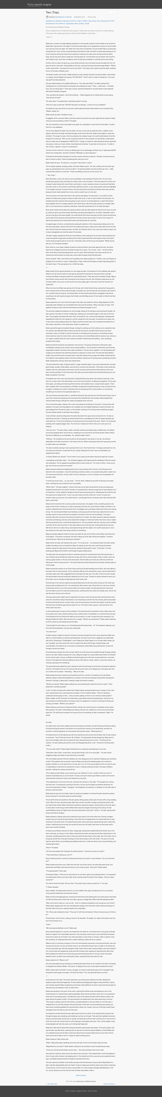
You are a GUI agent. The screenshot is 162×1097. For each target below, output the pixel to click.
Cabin (79, 21)
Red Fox (62, 23)
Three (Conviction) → (109, 1084)
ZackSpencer (50, 21)
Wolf (76, 23)
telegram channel (81, 1091)
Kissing (103, 21)
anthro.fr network (70, 1091)
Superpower (70, 23)
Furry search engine (39, 4)
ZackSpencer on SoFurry (63, 17)
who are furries (92, 1091)
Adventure (58, 21)
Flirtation (85, 21)
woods (87, 23)
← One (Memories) (51, 1084)
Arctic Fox (73, 21)
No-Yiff (108, 21)
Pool (57, 23)
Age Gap (66, 21)
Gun (98, 21)
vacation (81, 23)
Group (94, 21)
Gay (89, 21)
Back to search (81, 1075)
